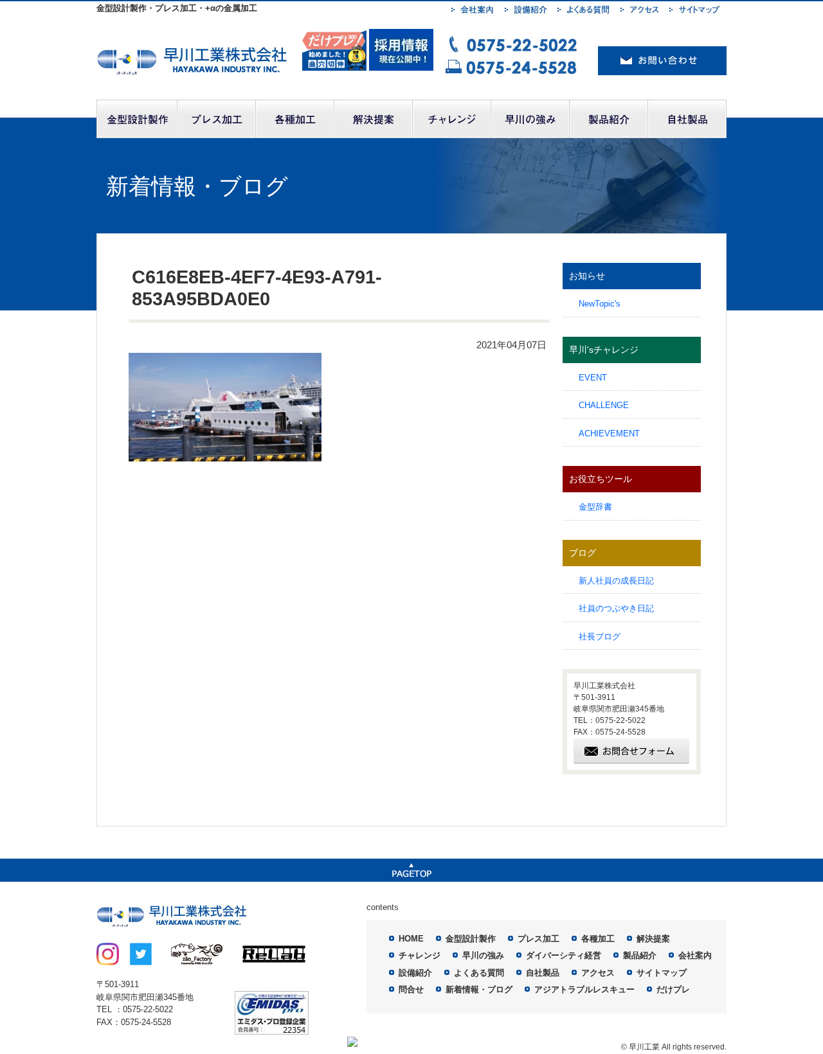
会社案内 (695, 955)
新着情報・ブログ (479, 989)
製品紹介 (639, 955)
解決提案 (653, 938)
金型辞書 (595, 507)
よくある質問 (479, 973)
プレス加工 (538, 938)
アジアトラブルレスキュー (584, 989)
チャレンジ (419, 955)
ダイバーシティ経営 (563, 955)
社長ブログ (599, 636)
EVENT (593, 377)
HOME (411, 938)
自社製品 (542, 973)
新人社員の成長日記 (616, 580)
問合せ (411, 989)
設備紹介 (415, 973)
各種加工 (598, 938)
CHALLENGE (604, 405)
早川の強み (483, 955)
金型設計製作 (471, 938)
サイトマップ (662, 973)
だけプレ (673, 989)
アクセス (598, 973)
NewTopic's (599, 303)
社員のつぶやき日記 (616, 608)
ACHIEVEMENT (609, 433)
